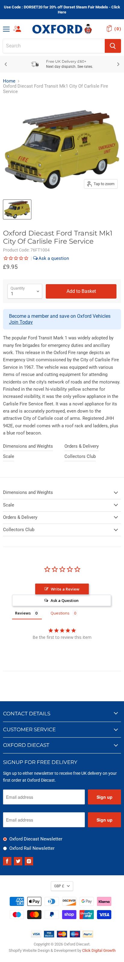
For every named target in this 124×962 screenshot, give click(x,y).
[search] (54, 46)
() (117, 28)
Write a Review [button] (65, 589)
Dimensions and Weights (28, 446)
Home (9, 81)
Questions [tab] (60, 613)
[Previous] (6, 64)
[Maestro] (75, 935)
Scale (8, 456)
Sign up (105, 797)
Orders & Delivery (81, 446)
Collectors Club (80, 456)
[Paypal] (88, 935)
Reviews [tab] (23, 613)
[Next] (118, 64)
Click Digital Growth (99, 950)
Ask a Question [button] (65, 600)
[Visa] (36, 935)
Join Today (21, 322)
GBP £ (59, 886)
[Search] (113, 46)
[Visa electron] (49, 935)
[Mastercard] (62, 935)
